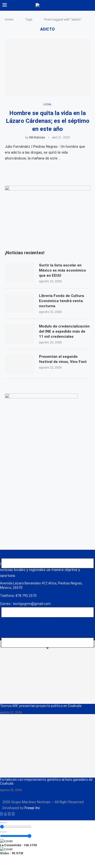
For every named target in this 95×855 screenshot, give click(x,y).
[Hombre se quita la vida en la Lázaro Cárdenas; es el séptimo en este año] (47, 67)
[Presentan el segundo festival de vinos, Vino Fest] (19, 364)
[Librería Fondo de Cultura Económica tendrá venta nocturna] (19, 303)
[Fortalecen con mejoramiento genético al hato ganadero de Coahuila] (47, 746)
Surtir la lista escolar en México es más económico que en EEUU (62, 270)
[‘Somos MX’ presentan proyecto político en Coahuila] (47, 672)
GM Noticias (37, 137)
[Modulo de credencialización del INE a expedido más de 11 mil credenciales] (19, 333)
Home (9, 19)
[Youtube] (13, 814)
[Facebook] (1, 814)
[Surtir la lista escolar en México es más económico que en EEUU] (19, 272)
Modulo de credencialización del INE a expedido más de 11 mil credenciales (64, 331)
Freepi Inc (32, 808)
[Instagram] (9, 814)
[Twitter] (5, 814)
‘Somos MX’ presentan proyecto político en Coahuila (40, 706)
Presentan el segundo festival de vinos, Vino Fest (63, 359)
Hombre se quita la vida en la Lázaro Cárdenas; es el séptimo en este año (47, 121)
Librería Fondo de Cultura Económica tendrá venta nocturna (61, 301)
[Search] (90, 5)
